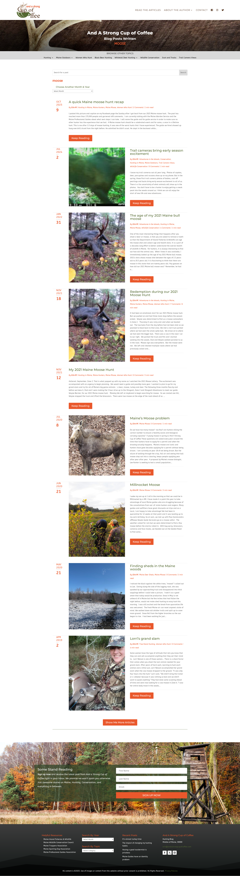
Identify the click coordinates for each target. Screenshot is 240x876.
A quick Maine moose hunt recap (96, 102)
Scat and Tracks (169, 58)
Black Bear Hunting (103, 58)
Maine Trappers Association (55, 846)
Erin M (74, 107)
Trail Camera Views (187, 58)
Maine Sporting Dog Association (57, 849)
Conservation (165, 159)
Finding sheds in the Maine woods (152, 567)
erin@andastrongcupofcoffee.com (177, 847)
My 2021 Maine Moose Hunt (91, 370)
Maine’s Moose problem (150, 418)
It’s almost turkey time (132, 839)
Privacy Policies (171, 871)
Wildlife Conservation (149, 58)
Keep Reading (81, 138)
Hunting (47, 58)
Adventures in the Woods (149, 159)
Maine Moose (111, 107)
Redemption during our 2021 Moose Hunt (154, 293)
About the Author (177, 10)
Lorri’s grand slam (145, 639)
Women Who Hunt (84, 58)
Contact (202, 10)
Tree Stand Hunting (147, 644)
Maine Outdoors (63, 58)
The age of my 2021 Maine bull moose (155, 217)
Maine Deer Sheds (146, 575)
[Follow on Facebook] (165, 853)
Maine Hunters (98, 107)
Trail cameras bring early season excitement (156, 152)
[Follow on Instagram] (175, 853)
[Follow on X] (170, 853)
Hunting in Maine (85, 107)
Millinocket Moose (145, 485)
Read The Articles (148, 10)
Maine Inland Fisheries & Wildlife (57, 839)
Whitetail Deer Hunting (125, 58)
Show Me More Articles (120, 722)
